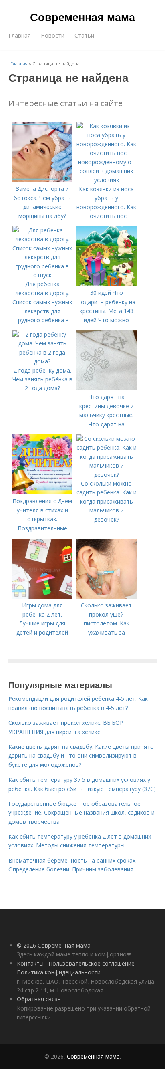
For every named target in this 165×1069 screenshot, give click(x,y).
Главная (19, 35)
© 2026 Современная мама (54, 945)
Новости (52, 35)
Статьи (84, 35)
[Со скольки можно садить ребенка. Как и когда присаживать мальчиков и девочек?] (106, 474)
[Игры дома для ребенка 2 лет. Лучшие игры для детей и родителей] (42, 596)
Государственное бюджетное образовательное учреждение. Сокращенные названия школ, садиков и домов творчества (81, 812)
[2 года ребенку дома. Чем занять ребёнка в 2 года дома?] (42, 361)
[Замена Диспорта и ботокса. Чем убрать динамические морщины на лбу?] (42, 180)
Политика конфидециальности (59, 972)
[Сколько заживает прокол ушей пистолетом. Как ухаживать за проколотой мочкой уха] (106, 596)
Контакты (30, 963)
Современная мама (82, 16)
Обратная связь (39, 999)
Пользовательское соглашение (91, 963)
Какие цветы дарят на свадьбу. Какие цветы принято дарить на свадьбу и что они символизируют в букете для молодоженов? (81, 755)
